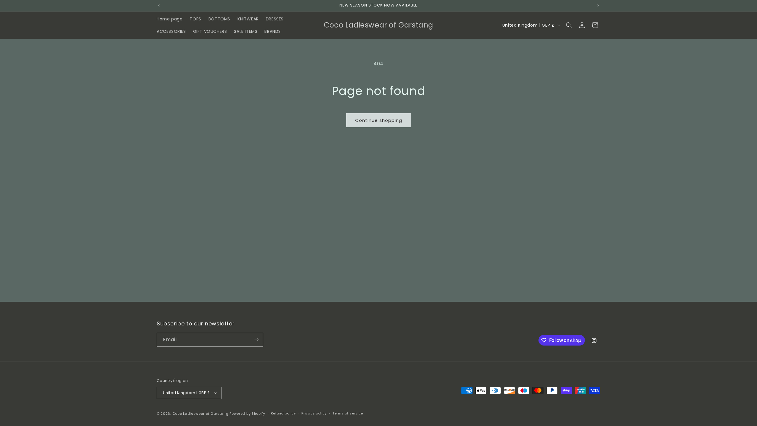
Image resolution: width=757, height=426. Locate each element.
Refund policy (283, 413)
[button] (568, 25)
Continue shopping (378, 120)
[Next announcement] (598, 5)
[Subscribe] (256, 340)
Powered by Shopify (247, 413)
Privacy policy (314, 413)
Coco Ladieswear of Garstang (200, 413)
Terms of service (347, 413)
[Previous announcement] (158, 5)
